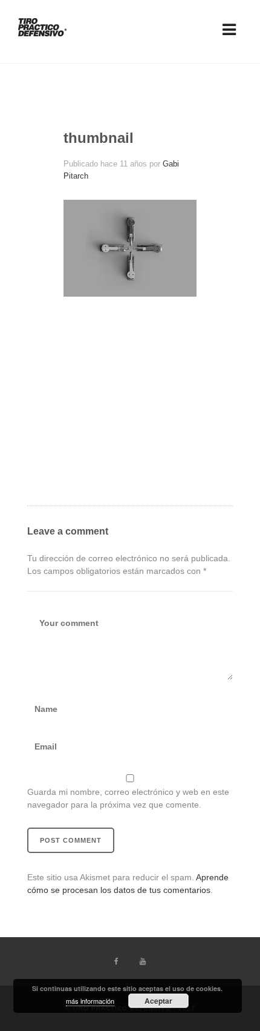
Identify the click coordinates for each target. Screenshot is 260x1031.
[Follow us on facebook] (118, 961)
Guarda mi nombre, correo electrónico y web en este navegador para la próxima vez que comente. (128, 798)
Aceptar (158, 1000)
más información (90, 1001)
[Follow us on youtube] (143, 961)
